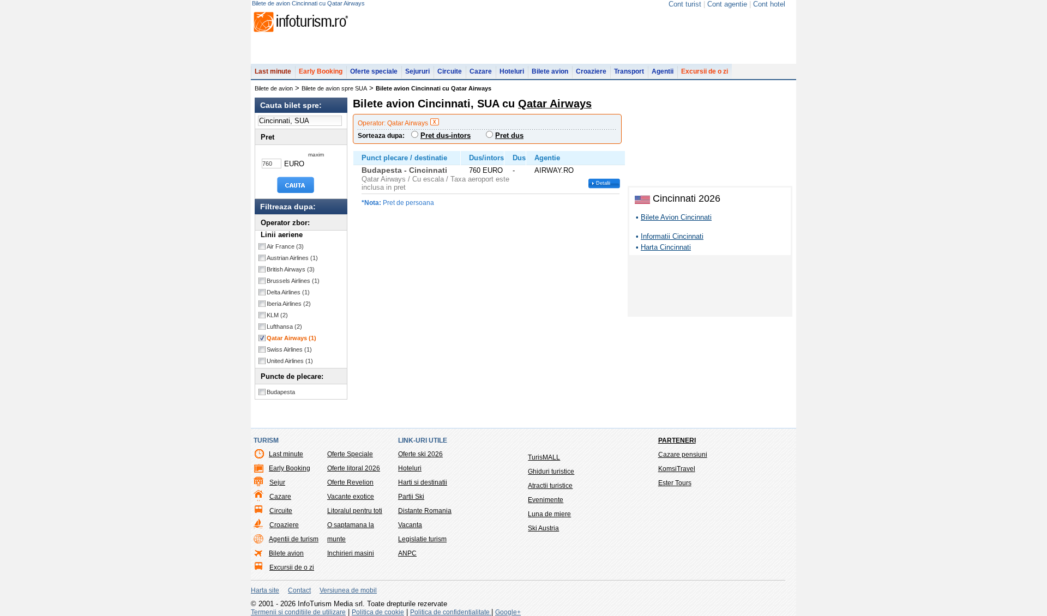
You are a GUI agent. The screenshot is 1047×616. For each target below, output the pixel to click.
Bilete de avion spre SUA (334, 88)
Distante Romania (425, 511)
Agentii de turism (293, 539)
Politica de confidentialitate (450, 612)
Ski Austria (543, 528)
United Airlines (290, 361)
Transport (629, 71)
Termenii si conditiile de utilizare (298, 612)
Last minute (273, 71)
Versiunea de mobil (348, 590)
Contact (299, 590)
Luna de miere (549, 514)
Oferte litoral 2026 (353, 468)
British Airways (291, 269)
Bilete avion (550, 71)
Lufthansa (284, 326)
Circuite (449, 71)
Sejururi (417, 71)
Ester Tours (674, 483)
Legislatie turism (422, 539)
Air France (285, 246)
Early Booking (320, 71)
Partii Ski (411, 496)
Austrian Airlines (292, 258)
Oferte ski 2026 (420, 454)
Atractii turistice (550, 486)
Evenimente (545, 500)
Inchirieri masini (350, 553)
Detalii (603, 183)
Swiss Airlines (289, 349)
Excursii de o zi (704, 71)
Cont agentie (727, 4)
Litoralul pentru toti (354, 511)
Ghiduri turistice (551, 471)
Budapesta (281, 392)
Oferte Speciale (350, 454)
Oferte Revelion (350, 482)
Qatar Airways (291, 338)
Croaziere (591, 71)
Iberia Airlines (289, 303)
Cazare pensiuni (682, 454)
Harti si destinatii (422, 482)
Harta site (265, 590)
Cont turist (685, 4)
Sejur (277, 482)
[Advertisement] (710, 287)
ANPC (407, 553)
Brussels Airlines (293, 280)
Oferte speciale (374, 71)
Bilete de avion (274, 88)
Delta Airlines (288, 292)
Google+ (508, 612)
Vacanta (410, 525)
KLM (277, 315)
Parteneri (677, 440)
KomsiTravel (676, 469)
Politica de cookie (378, 612)
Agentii (662, 71)
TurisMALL (544, 457)
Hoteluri (512, 71)
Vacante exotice (350, 496)
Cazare (481, 71)
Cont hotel (769, 4)
